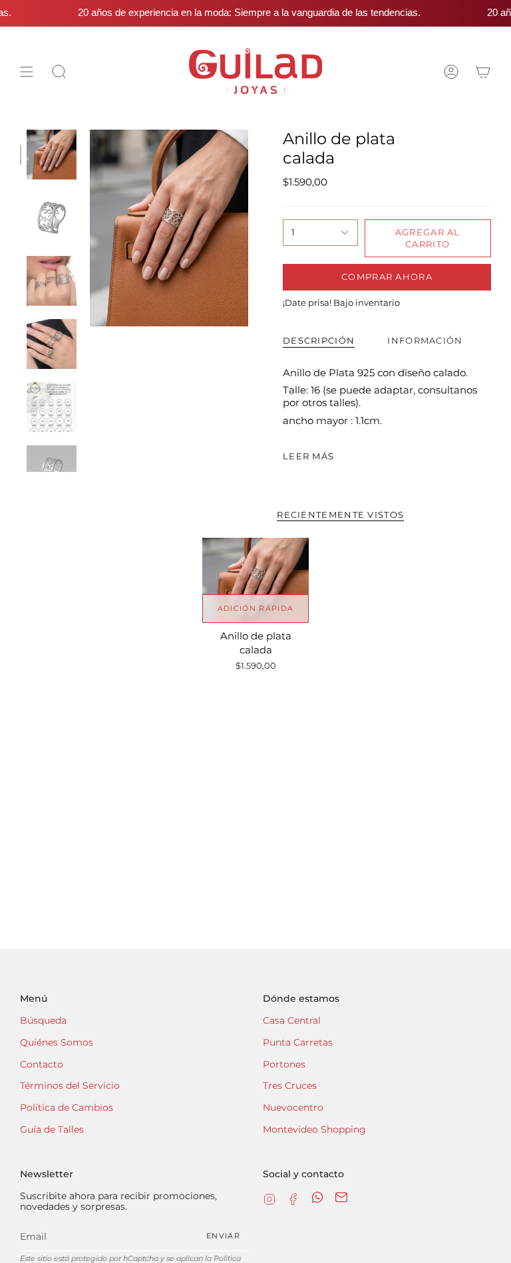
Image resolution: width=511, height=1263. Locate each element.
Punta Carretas (298, 1042)
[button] (59, 71)
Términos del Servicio (70, 1085)
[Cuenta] (451, 71)
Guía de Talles (52, 1129)
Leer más (308, 456)
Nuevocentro (293, 1107)
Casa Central (292, 1020)
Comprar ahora (386, 276)
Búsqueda (43, 1020)
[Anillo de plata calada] (255, 580)
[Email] (341, 1200)
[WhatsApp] (317, 1200)
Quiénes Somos (56, 1042)
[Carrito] (483, 71)
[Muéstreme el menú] (27, 71)
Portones (284, 1064)
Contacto (41, 1064)
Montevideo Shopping (314, 1129)
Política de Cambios (66, 1107)
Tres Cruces (290, 1085)
